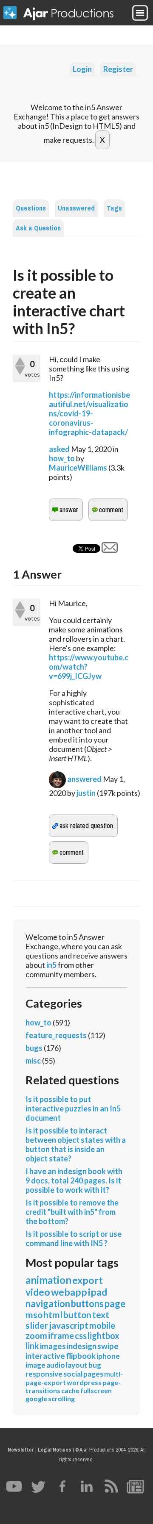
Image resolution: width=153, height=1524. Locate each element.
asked (59, 449)
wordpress (84, 1382)
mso (34, 1314)
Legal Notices (54, 1450)
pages (93, 1373)
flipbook (81, 1356)
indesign (81, 1346)
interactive (45, 1356)
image (35, 1365)
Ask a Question (38, 228)
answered (84, 779)
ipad (97, 1292)
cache (70, 1390)
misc (33, 1060)
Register (118, 69)
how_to (62, 458)
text (100, 1314)
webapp (69, 1292)
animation (48, 1280)
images (53, 1346)
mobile (102, 1325)
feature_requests (56, 1035)
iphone (108, 1356)
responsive (44, 1373)
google (36, 1398)
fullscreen (96, 1390)
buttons (87, 1303)
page (115, 1303)
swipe (108, 1346)
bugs (34, 1048)
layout (77, 1365)
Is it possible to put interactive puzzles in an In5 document (73, 1108)
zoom (36, 1335)
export (87, 1280)
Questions (31, 208)
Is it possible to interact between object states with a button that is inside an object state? (76, 1144)
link (32, 1346)
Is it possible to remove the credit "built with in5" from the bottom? (72, 1212)
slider (37, 1325)
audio (55, 1365)
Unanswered (76, 208)
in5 (51, 965)
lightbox (103, 1335)
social (72, 1373)
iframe (61, 1335)
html (52, 1314)
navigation (48, 1303)
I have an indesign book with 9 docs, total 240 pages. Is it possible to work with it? (74, 1180)
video (38, 1292)
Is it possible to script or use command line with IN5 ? (74, 1238)
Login (82, 69)
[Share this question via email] (110, 549)
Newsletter (21, 1450)
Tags (114, 208)
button (77, 1314)
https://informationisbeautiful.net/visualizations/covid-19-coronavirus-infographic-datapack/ (89, 413)
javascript (68, 1325)
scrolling (61, 1398)
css (81, 1335)
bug (94, 1365)
